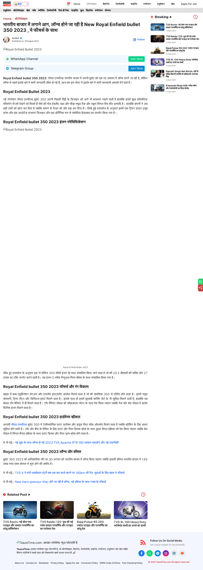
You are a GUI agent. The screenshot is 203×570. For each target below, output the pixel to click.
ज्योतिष (41, 10)
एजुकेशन (161, 3)
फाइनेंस (134, 3)
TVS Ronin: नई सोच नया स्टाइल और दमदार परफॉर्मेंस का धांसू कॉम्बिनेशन (18, 525)
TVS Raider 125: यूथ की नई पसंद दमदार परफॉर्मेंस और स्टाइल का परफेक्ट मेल (56, 525)
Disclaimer (44, 563)
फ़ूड (82, 10)
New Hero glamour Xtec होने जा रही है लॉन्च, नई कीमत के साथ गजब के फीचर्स (60, 482)
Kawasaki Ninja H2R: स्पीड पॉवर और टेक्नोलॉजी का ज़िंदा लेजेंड (181, 87)
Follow (141, 39)
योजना (108, 10)
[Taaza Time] (7, 4)
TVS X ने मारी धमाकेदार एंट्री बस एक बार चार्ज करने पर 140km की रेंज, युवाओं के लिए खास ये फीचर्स (69, 473)
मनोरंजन (147, 3)
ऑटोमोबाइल (92, 3)
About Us (19, 563)
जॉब (34, 10)
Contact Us (31, 563)
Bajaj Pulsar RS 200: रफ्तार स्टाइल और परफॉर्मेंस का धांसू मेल (92, 525)
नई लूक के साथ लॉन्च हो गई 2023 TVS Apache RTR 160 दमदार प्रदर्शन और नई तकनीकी (67, 442)
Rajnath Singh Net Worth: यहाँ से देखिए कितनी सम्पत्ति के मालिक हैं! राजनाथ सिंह (182, 74)
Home (77, 3)
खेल (173, 3)
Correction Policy (89, 563)
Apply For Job (189, 3)
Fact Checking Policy (132, 563)
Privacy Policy (57, 563)
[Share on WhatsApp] (200, 282)
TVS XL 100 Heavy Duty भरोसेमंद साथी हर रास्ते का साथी (130, 523)
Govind (15, 38)
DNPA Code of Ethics (110, 563)
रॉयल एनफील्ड (19, 424)
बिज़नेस (106, 3)
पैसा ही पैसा (64, 10)
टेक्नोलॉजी (120, 3)
